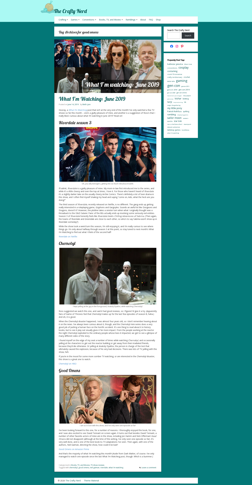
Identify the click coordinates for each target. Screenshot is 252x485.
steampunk (187, 124)
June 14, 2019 (73, 104)
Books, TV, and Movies (110, 19)
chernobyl (73, 467)
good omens (83, 467)
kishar (178, 98)
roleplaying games (182, 115)
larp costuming (178, 102)
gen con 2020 (171, 93)
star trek (178, 121)
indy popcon (187, 96)
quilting (186, 111)
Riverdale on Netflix (68, 236)
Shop (158, 19)
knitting (186, 98)
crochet (187, 77)
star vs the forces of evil (174, 124)
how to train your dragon (174, 95)
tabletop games (173, 130)
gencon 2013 (185, 86)
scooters (185, 118)
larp (169, 101)
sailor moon (174, 118)
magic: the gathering (173, 105)
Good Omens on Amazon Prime (74, 449)
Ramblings (130, 19)
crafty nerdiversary (174, 77)
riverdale (104, 467)
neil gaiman (94, 467)
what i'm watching (116, 467)
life (185, 102)
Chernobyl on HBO (67, 363)
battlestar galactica (175, 64)
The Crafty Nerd (70, 11)
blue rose (188, 64)
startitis (170, 121)
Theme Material (91, 480)
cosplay (183, 67)
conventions (172, 68)
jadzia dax (170, 99)
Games (74, 19)
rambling (171, 114)
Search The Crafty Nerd (178, 30)
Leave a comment (149, 467)
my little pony (174, 108)
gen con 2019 (184, 89)
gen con (173, 85)
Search (188, 35)
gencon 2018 (172, 90)
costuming (172, 71)
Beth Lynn (87, 104)
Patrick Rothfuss (174, 111)
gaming (181, 81)
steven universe (173, 127)
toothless (185, 130)
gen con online (182, 93)
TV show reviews (97, 465)
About (143, 19)
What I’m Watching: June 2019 (92, 98)
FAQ (151, 19)
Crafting (62, 19)
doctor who (171, 81)
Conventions (88, 19)
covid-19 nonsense (174, 74)
